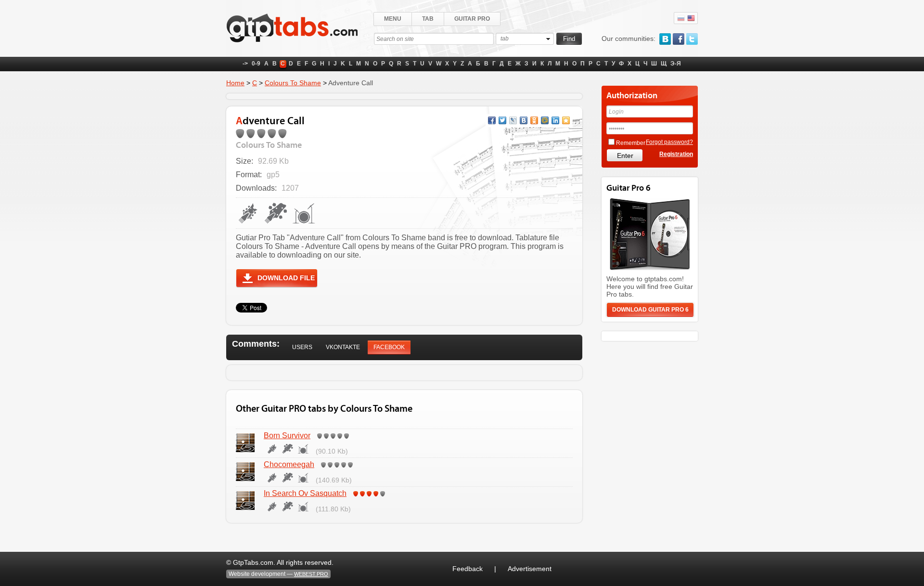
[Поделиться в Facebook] (492, 120)
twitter (692, 39)
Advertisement (530, 569)
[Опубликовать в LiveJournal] (513, 120)
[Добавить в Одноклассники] (534, 120)
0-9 (256, 63)
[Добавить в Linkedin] (555, 120)
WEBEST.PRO (311, 574)
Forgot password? (669, 142)
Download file (286, 278)
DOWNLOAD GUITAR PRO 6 (650, 309)
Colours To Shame (293, 83)
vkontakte (665, 39)
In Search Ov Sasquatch (305, 493)
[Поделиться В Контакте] (523, 120)
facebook (678, 39)
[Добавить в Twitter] (502, 120)
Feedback (467, 569)
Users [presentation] (302, 347)
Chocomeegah (289, 464)
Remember (630, 143)
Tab (428, 18)
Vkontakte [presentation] (343, 347)
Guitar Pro (472, 18)
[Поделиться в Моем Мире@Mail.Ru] (545, 120)
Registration (676, 154)
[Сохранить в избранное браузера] (566, 120)
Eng (691, 18)
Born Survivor (287, 435)
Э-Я (675, 63)
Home (235, 83)
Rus (681, 18)
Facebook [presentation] (389, 347)
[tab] (302, 347)
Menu (392, 18)
